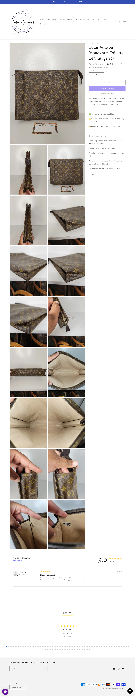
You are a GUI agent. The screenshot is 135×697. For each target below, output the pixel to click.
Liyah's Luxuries (111, 688)
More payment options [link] (107, 93)
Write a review (17, 561)
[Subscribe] (45, 668)
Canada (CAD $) (16, 687)
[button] (115, 21)
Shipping (91, 67)
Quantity (91, 71)
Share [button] (93, 174)
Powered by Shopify (120, 688)
